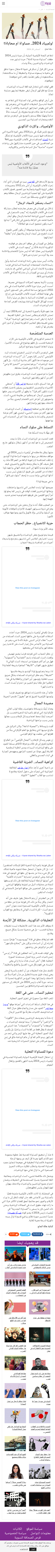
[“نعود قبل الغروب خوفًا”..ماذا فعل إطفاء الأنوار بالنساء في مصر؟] (39, 1499)
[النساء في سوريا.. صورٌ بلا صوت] (39, 1390)
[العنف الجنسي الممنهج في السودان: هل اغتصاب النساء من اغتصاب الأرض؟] (15, 1279)
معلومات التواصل (41, 1533)
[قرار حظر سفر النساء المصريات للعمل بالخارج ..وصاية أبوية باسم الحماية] (39, 1443)
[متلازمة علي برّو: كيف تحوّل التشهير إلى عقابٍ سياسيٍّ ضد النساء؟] (39, 1362)
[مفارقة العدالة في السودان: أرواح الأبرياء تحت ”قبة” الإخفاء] (15, 1362)
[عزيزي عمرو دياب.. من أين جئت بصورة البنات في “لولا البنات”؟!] (15, 1254)
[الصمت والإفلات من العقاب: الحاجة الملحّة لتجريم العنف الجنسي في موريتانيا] (39, 1415)
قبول (33, 1549)
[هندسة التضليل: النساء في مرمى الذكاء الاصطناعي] (39, 1254)
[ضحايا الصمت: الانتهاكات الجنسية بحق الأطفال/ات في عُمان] (39, 1334)
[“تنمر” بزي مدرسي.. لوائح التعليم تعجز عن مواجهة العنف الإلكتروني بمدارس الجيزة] (15, 1499)
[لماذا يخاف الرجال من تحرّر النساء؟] (15, 1390)
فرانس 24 (21, 384)
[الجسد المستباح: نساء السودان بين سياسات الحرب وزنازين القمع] (39, 1471)
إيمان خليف (23, 768)
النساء (45, 140)
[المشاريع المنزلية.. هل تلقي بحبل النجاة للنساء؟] (15, 1415)
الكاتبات (17, 1529)
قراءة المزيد (24, 1549)
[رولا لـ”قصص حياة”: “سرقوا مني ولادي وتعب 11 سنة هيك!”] (15, 1471)
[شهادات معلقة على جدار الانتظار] (39, 1306)
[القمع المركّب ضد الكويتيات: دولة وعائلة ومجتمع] (15, 1443)
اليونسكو (28, 409)
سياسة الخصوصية (15, 1533)
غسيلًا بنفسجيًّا (14, 1213)
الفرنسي (31, 182)
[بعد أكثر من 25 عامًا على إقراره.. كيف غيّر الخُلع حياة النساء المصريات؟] (15, 1306)
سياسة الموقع (34, 1529)
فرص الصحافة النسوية (27, 1537)
